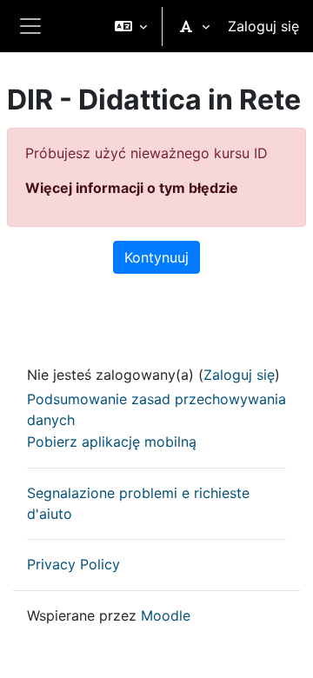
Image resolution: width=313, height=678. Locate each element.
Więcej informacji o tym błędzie (131, 187)
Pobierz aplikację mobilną (111, 441)
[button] (130, 26)
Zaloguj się (263, 26)
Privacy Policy (73, 564)
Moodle (165, 615)
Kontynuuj (156, 257)
